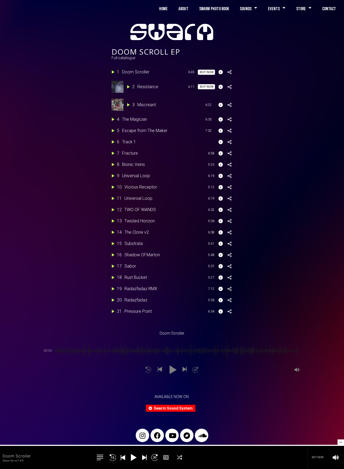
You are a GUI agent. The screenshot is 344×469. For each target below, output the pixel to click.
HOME (163, 9)
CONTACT (329, 9)
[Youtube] (172, 435)
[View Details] (221, 72)
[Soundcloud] (201, 435)
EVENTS (274, 9)
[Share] (229, 72)
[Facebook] (157, 435)
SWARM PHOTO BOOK (214, 9)
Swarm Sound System (173, 408)
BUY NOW (318, 457)
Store (301, 9)
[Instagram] (142, 435)
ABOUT (183, 9)
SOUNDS (246, 9)
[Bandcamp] (187, 435)
